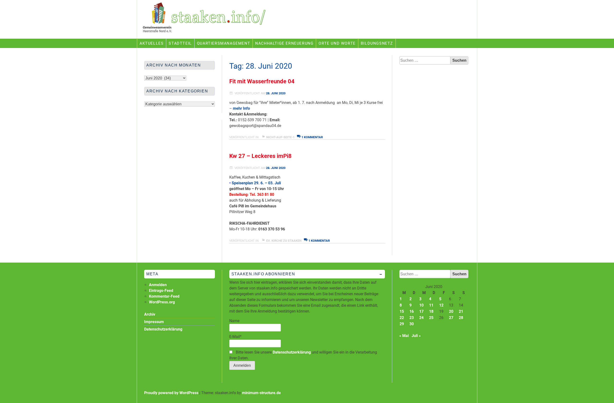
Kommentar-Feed (164, 296)
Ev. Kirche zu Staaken (283, 240)
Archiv (149, 314)
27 (451, 317)
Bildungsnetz (377, 43)
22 (402, 317)
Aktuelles (152, 43)
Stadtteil (180, 43)
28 (461, 317)
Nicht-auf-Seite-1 (280, 137)
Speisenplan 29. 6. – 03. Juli (256, 183)
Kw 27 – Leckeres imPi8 (260, 156)
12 (441, 305)
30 (411, 324)
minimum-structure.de (261, 393)
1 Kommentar (312, 137)
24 (421, 317)
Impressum (154, 321)
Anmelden (158, 285)
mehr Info (241, 108)
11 (431, 305)
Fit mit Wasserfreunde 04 (262, 81)
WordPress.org (162, 302)
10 (421, 305)
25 (431, 317)
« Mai (404, 335)
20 (451, 311)
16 (411, 311)
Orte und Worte (337, 43)
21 (461, 311)
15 (402, 311)
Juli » (416, 335)
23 (411, 317)
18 (431, 311)
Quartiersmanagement (223, 43)
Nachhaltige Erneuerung (284, 43)
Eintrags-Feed (161, 290)
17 (421, 311)
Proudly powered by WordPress (171, 393)
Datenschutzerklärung (292, 352)
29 (402, 324)
